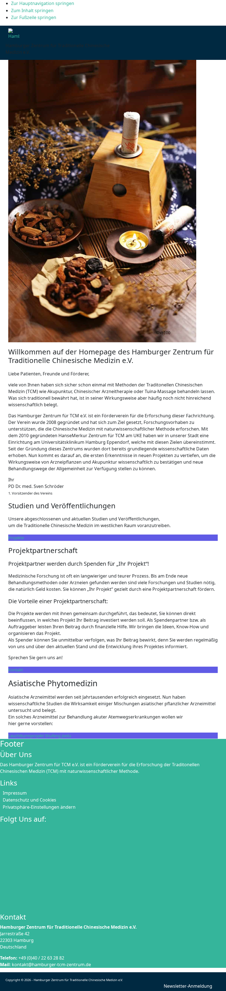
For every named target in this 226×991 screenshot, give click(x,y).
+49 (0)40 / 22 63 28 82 (41, 958)
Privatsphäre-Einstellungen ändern (39, 807)
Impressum (15, 793)
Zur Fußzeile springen (33, 17)
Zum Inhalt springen (32, 10)
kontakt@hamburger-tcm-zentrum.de (51, 964)
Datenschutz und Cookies (29, 800)
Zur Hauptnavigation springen (42, 3)
